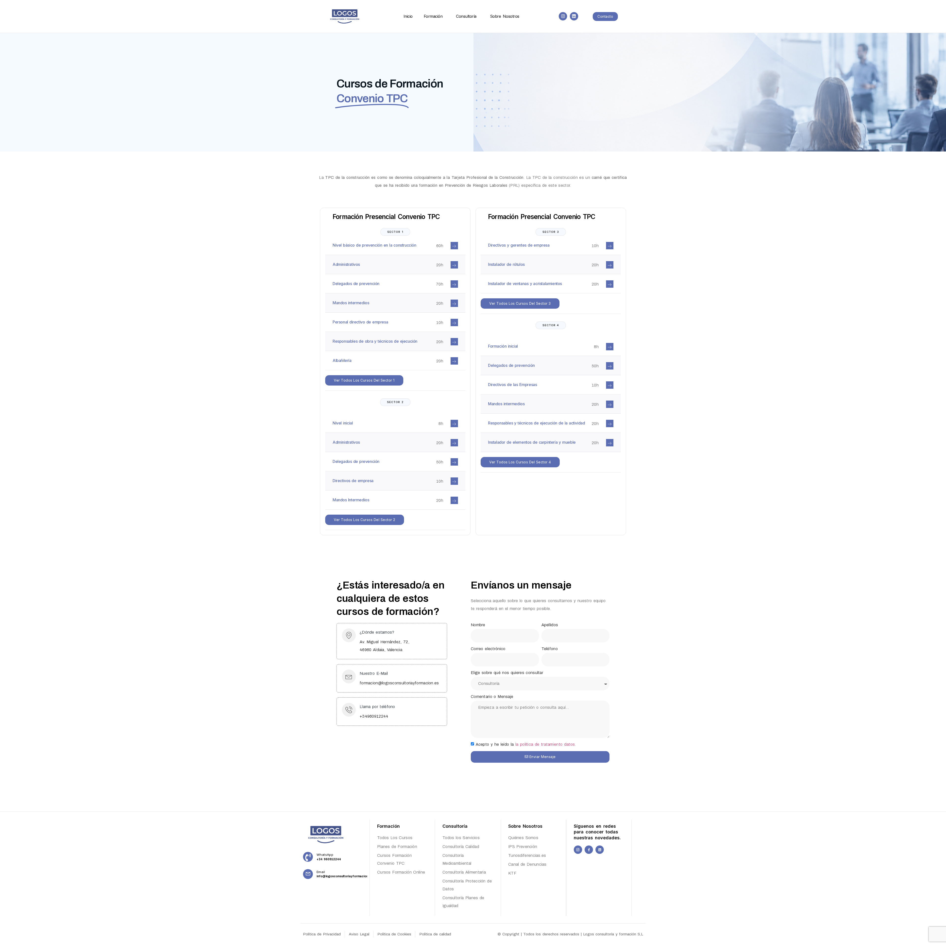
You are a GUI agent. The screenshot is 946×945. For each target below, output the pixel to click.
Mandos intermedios (351, 302)
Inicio (408, 16)
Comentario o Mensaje (492, 696)
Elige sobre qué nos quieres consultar (507, 673)
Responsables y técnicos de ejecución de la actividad (536, 423)
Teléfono (549, 649)
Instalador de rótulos (506, 264)
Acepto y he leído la (526, 744)
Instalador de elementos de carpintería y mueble (532, 442)
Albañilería (342, 360)
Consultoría (466, 16)
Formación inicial (503, 346)
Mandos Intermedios (351, 499)
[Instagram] (563, 16)
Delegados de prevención (356, 283)
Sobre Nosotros (504, 16)
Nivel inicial (343, 423)
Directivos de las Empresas (512, 384)
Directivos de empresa (353, 480)
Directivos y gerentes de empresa (519, 245)
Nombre (478, 625)
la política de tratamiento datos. (545, 744)
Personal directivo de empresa (360, 322)
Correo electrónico (488, 649)
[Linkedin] (574, 16)
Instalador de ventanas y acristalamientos (525, 283)
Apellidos (549, 625)
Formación (433, 16)
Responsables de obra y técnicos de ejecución (375, 341)
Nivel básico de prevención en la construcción (374, 245)
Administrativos (346, 264)
